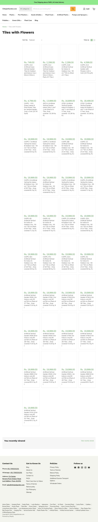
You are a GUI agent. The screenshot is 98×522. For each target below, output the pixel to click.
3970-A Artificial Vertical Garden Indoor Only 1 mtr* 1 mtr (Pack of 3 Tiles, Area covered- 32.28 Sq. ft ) (49, 109)
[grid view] (91, 40)
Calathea (88, 504)
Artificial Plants (62, 15)
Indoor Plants (6, 504)
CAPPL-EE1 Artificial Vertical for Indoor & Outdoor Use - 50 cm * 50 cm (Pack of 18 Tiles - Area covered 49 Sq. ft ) (30, 263)
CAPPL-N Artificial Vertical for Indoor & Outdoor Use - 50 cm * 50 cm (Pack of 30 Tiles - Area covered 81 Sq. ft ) (31, 185)
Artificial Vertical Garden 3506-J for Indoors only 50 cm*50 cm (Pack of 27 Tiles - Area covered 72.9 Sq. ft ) (30, 301)
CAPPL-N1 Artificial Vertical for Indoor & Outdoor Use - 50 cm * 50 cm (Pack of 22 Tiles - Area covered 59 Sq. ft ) (86, 263)
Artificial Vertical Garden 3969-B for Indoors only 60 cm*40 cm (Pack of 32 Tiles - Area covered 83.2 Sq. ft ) (87, 378)
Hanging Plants (16, 504)
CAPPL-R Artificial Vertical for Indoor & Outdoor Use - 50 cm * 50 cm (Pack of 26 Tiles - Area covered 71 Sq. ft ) (87, 185)
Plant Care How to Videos (34, 481)
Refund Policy (54, 473)
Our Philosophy (31, 489)
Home (4, 15)
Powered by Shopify (8, 516)
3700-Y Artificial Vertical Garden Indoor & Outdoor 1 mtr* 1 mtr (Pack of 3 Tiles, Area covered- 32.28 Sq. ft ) (87, 109)
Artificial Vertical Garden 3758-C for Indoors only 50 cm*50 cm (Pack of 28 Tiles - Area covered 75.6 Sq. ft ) (49, 301)
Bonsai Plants (6, 506)
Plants (11, 15)
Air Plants (60, 504)
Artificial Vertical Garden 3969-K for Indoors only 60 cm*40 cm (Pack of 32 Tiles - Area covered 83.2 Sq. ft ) (30, 378)
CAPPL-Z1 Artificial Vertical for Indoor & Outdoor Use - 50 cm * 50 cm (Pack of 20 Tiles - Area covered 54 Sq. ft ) (68, 223)
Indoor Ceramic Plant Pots (68, 506)
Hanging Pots (17, 510)
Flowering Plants (54, 506)
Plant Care (28, 20)
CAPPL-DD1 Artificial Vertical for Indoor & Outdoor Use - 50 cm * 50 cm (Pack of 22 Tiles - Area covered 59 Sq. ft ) (86, 224)
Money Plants (15, 506)
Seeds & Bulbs (36, 15)
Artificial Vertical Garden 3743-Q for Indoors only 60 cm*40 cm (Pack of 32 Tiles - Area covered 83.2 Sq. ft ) (30, 416)
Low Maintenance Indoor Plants (27, 508)
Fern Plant (53, 504)
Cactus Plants (80, 504)
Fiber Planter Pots (86, 508)
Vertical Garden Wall (29, 510)
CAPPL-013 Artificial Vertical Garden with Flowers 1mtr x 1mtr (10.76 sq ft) (86, 69)
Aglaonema (45, 504)
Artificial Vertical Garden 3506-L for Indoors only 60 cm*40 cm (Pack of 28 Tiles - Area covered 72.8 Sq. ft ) (68, 378)
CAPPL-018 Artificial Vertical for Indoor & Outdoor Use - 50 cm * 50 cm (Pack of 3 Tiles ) (68, 70)
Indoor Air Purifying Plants (45, 508)
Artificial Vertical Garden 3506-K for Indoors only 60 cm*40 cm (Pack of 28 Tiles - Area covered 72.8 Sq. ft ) (49, 340)
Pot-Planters (22, 15)
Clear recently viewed (87, 441)
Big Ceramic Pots (7, 510)
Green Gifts (16, 20)
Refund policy (30, 487)
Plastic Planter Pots (42, 510)
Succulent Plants (69, 504)
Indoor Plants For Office (61, 508)
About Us (29, 470)
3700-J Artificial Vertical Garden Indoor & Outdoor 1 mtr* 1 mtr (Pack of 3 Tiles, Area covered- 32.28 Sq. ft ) (68, 109)
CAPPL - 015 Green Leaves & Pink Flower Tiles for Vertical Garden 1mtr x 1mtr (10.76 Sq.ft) (30, 108)
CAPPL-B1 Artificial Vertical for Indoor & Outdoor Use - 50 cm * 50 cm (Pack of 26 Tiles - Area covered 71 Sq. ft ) (30, 224)
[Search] (73, 9)
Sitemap (28, 492)
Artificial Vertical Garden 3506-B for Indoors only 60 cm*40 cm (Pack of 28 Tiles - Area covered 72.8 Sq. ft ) (30, 340)
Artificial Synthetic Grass (82, 510)
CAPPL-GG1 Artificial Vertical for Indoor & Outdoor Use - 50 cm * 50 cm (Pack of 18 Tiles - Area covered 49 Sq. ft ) (68, 263)
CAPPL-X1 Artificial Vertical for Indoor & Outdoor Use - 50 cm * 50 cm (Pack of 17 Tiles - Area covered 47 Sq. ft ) (49, 224)
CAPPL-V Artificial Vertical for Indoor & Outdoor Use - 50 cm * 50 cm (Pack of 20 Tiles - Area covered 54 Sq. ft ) (49, 147)
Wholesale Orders (55, 483)
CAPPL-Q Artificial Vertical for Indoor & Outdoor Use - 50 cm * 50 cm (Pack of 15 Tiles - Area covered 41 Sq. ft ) (68, 185)
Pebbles (5, 20)
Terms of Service (31, 484)
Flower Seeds (33, 506)
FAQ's (28, 478)
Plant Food (49, 15)
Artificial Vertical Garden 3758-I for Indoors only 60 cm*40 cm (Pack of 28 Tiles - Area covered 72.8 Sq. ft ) (68, 340)
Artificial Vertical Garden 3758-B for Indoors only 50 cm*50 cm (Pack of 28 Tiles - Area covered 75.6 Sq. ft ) (68, 301)
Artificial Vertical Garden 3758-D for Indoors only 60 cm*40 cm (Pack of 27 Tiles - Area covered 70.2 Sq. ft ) (87, 340)
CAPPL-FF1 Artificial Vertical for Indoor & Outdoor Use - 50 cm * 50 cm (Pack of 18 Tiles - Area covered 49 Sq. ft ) (49, 263)
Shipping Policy (55, 476)
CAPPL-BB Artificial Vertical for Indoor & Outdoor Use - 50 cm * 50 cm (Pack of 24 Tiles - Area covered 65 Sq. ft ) (68, 148)
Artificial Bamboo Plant (8, 512)
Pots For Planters (74, 508)
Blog (36, 20)
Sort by (25, 40)
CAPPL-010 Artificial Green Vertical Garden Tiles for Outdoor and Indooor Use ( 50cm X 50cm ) (30, 70)
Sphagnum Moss (43, 506)
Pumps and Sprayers (79, 15)
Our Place (29, 473)
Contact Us (29, 476)
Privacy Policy (54, 467)
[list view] (94, 40)
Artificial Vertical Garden (66, 510)
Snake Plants (25, 504)
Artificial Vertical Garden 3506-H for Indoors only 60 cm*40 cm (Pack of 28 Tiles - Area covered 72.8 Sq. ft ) (49, 378)
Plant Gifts (24, 506)
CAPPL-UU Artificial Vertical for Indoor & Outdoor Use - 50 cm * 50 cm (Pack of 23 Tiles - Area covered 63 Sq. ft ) (49, 186)
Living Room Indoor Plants (9, 508)
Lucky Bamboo (35, 504)
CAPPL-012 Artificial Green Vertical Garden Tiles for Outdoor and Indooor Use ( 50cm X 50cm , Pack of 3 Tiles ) (49, 71)
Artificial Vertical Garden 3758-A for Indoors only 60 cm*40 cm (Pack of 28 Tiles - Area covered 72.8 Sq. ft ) (87, 301)
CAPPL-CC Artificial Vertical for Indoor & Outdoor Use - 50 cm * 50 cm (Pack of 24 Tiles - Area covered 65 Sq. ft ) (86, 148)
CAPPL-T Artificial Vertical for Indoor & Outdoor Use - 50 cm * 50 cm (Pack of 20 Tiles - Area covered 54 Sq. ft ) (31, 147)
